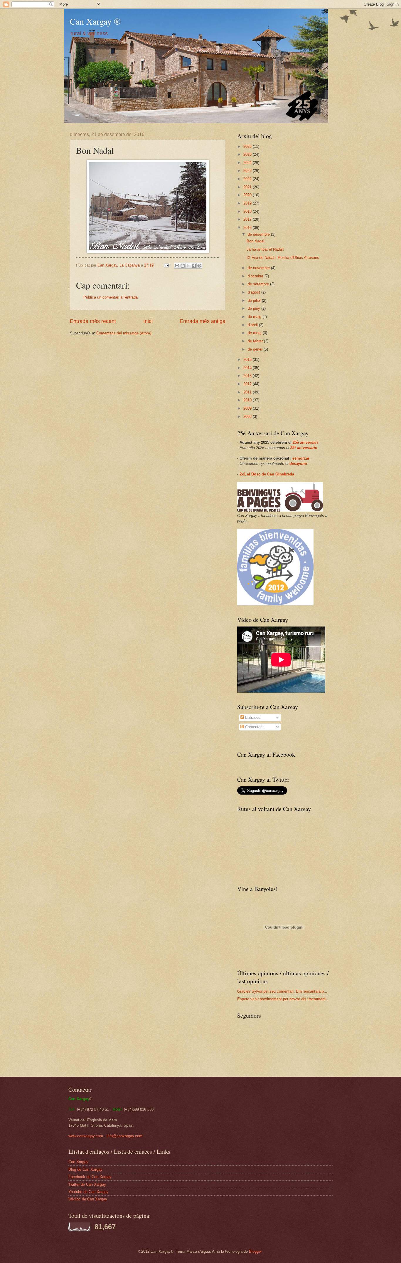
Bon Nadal (255, 241)
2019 (248, 203)
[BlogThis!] (183, 266)
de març (255, 333)
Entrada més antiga (202, 321)
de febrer (256, 341)
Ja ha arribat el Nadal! (265, 249)
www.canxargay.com (85, 1136)
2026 (248, 146)
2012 (248, 384)
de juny (254, 308)
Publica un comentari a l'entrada (110, 297)
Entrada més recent (93, 321)
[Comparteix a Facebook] (194, 266)
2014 (248, 368)
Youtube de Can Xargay (88, 1192)
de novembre (259, 268)
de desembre (259, 234)
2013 (248, 375)
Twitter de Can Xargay (87, 1184)
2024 (248, 162)
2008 (248, 416)
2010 (248, 400)
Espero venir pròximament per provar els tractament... (283, 999)
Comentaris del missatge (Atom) (123, 333)
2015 (248, 359)
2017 (248, 219)
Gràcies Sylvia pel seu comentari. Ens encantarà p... (282, 991)
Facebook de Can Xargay (90, 1177)
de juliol (255, 300)
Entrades (252, 717)
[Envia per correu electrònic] (177, 266)
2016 (248, 227)
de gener (256, 349)
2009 (248, 408)
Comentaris (254, 727)
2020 (248, 195)
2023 (248, 170)
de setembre (259, 284)
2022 (248, 179)
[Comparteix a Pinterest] (199, 266)
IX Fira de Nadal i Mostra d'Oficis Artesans (283, 257)
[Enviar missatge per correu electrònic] (166, 265)
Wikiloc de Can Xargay (87, 1199)
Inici (148, 321)
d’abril (253, 325)
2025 (248, 154)
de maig (255, 316)
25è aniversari (305, 442)
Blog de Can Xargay (85, 1169)
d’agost (254, 292)
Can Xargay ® (95, 21)
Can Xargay (78, 1162)
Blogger (255, 1251)
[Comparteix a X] (188, 266)
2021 (248, 187)
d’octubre (256, 276)
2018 (248, 211)
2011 (248, 392)
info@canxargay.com (124, 1136)
